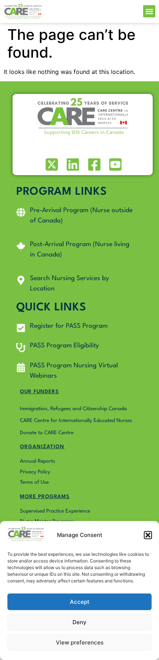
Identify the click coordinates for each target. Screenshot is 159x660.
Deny (79, 622)
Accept (79, 601)
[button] (148, 535)
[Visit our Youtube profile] (115, 164)
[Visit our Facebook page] (93, 164)
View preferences (80, 642)
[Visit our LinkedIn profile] (72, 164)
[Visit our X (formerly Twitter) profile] (51, 164)
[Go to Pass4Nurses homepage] (23, 11)
